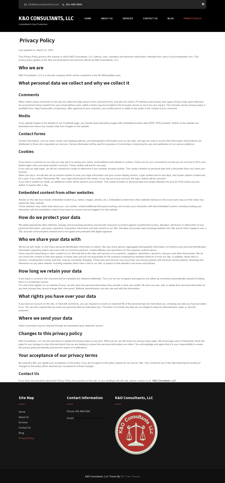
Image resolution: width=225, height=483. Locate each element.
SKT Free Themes (130, 476)
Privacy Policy (192, 18)
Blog (171, 18)
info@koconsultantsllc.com (90, 418)
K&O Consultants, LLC (164, 380)
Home (87, 18)
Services (128, 18)
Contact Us (150, 18)
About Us (107, 18)
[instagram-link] (203, 4)
